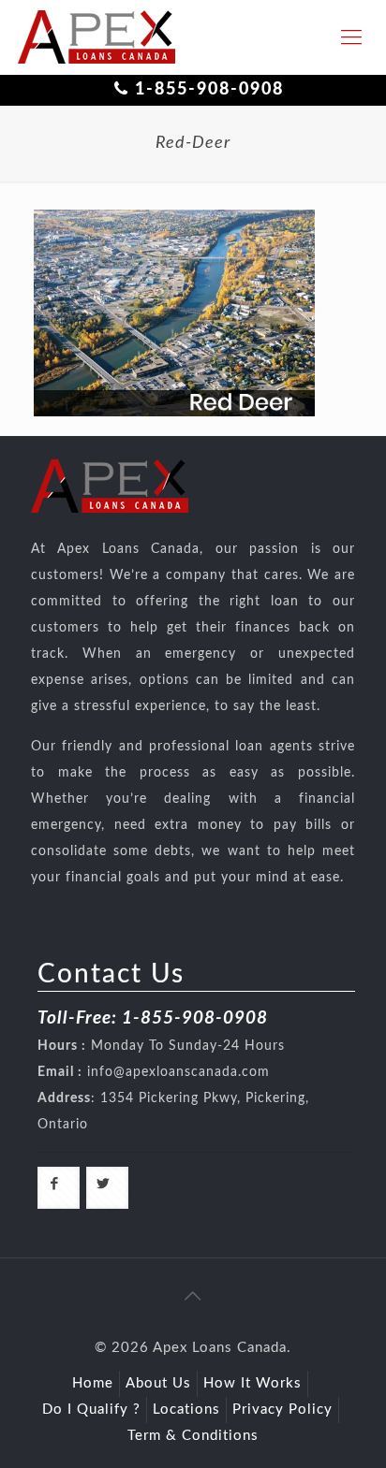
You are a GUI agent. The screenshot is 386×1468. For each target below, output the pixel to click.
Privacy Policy (282, 1410)
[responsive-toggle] (351, 37)
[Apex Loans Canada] (96, 37)
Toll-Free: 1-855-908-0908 (152, 1018)
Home (92, 1383)
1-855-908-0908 (209, 89)
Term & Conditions (193, 1436)
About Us (158, 1383)
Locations (186, 1410)
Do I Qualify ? (91, 1410)
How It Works (252, 1383)
